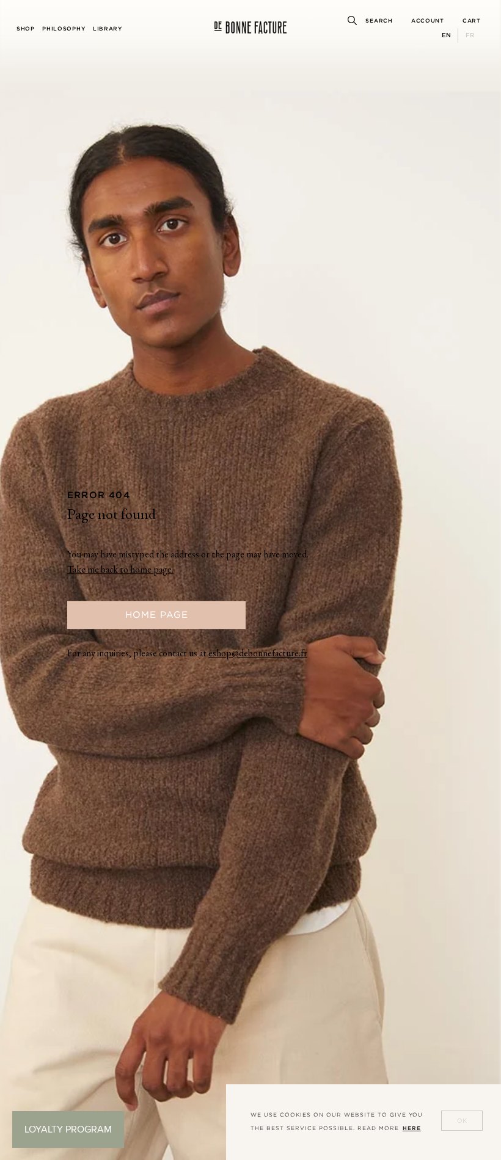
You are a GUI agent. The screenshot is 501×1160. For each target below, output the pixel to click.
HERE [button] (412, 1128)
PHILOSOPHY (63, 29)
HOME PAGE (156, 614)
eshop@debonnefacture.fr (257, 654)
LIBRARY (107, 29)
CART (472, 21)
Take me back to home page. (120, 570)
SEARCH (378, 21)
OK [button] (462, 1120)
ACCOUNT (427, 21)
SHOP (25, 29)
